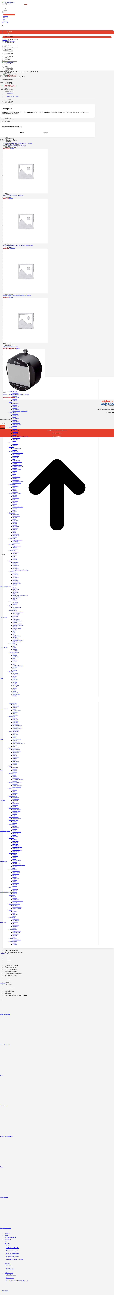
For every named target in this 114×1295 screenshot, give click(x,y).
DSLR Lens (15, 405)
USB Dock (15, 426)
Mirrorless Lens (16, 406)
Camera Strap (15, 767)
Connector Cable (16, 614)
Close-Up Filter (16, 430)
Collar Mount (15, 414)
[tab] (48, 93)
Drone (14, 556)
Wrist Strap (15, 772)
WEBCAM (8, 63)
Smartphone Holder (16, 863)
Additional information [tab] (8, 120)
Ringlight (14, 647)
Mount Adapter (16, 421)
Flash (14, 646)
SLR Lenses (15, 408)
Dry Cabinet (15, 707)
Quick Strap (15, 770)
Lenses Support (12, 412)
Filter (10, 427)
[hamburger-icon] (113, 30)
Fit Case (14, 677)
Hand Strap (15, 769)
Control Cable (15, 616)
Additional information (13, 96)
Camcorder (15, 555)
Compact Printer (16, 797)
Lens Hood (15, 420)
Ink (13, 802)
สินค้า (8, 33)
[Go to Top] (57, 551)
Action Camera (15, 552)
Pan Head (14, 737)
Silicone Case (15, 833)
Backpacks (15, 676)
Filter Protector (15, 433)
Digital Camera (9, 36)
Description (10, 93)
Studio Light (15, 649)
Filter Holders (15, 432)
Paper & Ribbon (16, 925)
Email (1, 423)
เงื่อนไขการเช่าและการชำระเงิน (14, 952)
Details (12, 148)
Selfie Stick (15, 740)
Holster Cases (15, 679)
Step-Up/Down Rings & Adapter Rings (20, 411)
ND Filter (14, 435)
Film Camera (8, 45)
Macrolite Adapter (16, 423)
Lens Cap (14, 417)
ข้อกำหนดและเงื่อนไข (57, 436)
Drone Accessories (16, 619)
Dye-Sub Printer (16, 799)
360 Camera (15, 553)
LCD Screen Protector (17, 710)
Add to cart (12, 248)
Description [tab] (5, 102)
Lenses (10, 402)
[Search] (25, 4)
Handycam (15, 399)
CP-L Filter (15, 429)
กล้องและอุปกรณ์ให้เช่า (11, 950)
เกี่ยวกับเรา (8, 982)
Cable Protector (16, 706)
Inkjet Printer (15, 800)
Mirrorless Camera (9, 42)
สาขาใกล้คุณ (8, 984)
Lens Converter (16, 409)
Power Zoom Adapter (17, 424)
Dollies (14, 617)
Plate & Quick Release (17, 739)
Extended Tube (15, 415)
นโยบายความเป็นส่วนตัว (57, 433)
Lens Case (15, 680)
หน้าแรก (9, 31)
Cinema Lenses (16, 403)
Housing (14, 709)
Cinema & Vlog (9, 53)
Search (4, 4)
